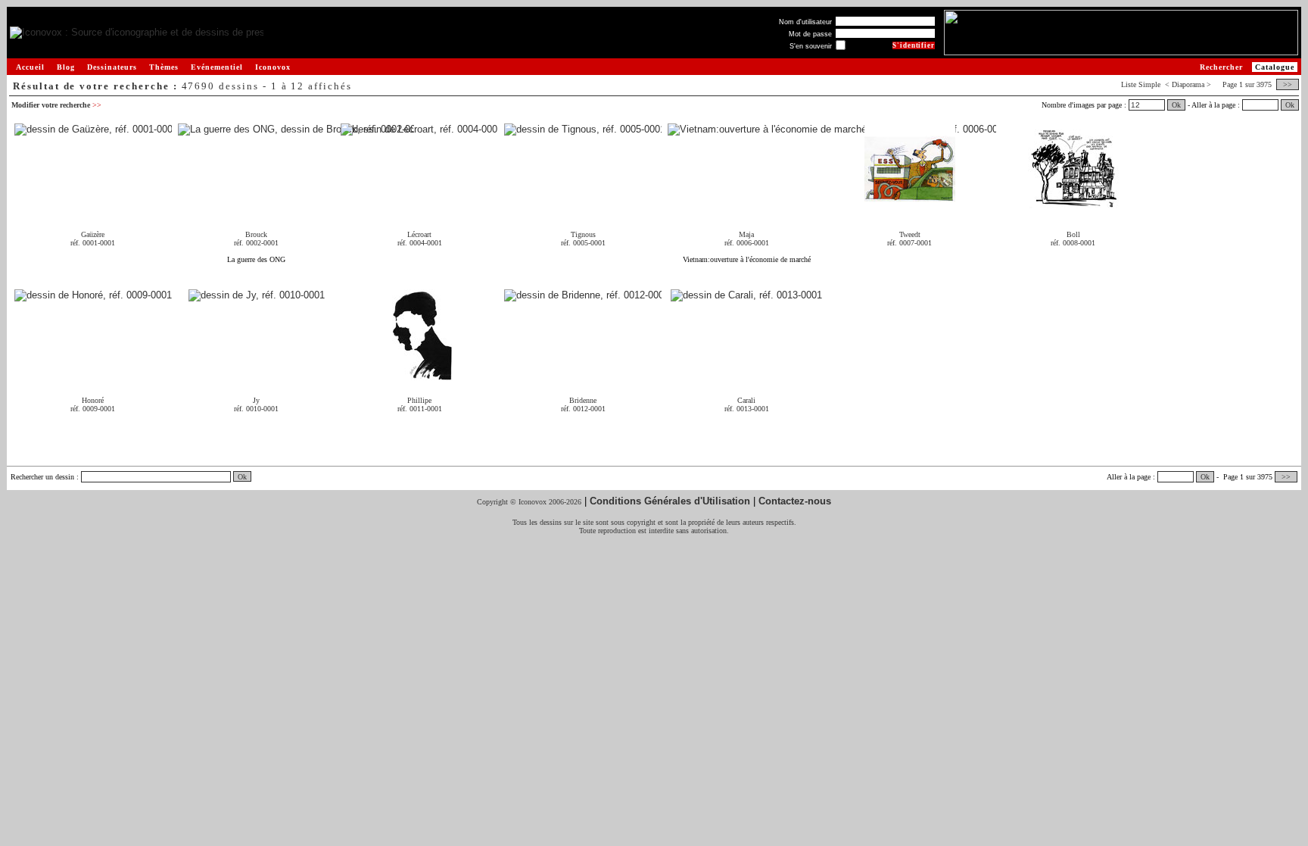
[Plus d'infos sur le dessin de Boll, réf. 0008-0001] (1073, 208)
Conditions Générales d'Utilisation (670, 501)
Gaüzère (92, 234)
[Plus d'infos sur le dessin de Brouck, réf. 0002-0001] (296, 130)
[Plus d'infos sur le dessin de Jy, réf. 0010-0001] (256, 295)
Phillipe (419, 400)
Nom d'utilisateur (805, 22)
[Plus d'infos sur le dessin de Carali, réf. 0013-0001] (746, 295)
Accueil (30, 67)
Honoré (93, 400)
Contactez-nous (794, 501)
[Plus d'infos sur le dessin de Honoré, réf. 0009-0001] (93, 295)
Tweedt (909, 234)
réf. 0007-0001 (909, 243)
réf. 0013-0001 (746, 408)
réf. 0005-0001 (583, 243)
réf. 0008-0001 (1073, 243)
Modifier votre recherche (56, 105)
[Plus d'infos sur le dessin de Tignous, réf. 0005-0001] (583, 130)
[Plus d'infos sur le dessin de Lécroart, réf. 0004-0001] (419, 130)
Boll (1073, 234)
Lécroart (419, 234)
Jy (256, 400)
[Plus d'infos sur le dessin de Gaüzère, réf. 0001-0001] (93, 130)
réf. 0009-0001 (92, 408)
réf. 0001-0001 (92, 243)
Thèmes (164, 67)
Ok (1176, 105)
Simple (1149, 84)
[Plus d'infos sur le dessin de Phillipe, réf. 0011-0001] (419, 374)
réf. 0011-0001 (419, 408)
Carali (746, 400)
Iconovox (273, 67)
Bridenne (582, 400)
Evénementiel (217, 67)
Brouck (256, 234)
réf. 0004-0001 (419, 243)
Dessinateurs (112, 67)
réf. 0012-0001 (583, 408)
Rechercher (1221, 67)
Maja (746, 234)
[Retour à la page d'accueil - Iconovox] (136, 33)
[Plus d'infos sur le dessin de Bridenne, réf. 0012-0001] (583, 295)
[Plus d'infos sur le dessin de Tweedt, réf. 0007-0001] (909, 208)
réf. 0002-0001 (256, 243)
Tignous (583, 234)
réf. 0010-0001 (256, 408)
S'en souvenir (810, 46)
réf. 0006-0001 (746, 243)
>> (1287, 84)
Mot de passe (810, 34)
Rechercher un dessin (42, 477)
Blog (66, 67)
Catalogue (1274, 67)
